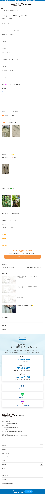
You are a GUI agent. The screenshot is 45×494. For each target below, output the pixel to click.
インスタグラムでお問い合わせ (22, 405)
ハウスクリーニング (6, 442)
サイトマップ (5, 479)
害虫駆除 (4, 449)
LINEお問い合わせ (22, 397)
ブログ (3, 460)
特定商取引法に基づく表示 (8, 483)
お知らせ (10, 18)
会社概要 (4, 464)
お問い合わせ (29, 491)
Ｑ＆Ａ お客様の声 (6, 457)
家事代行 (4, 445)
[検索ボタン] (43, 8)
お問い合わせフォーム (22, 389)
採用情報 (4, 468)
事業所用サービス (6, 453)
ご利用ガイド (5, 475)
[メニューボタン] (2, 8)
